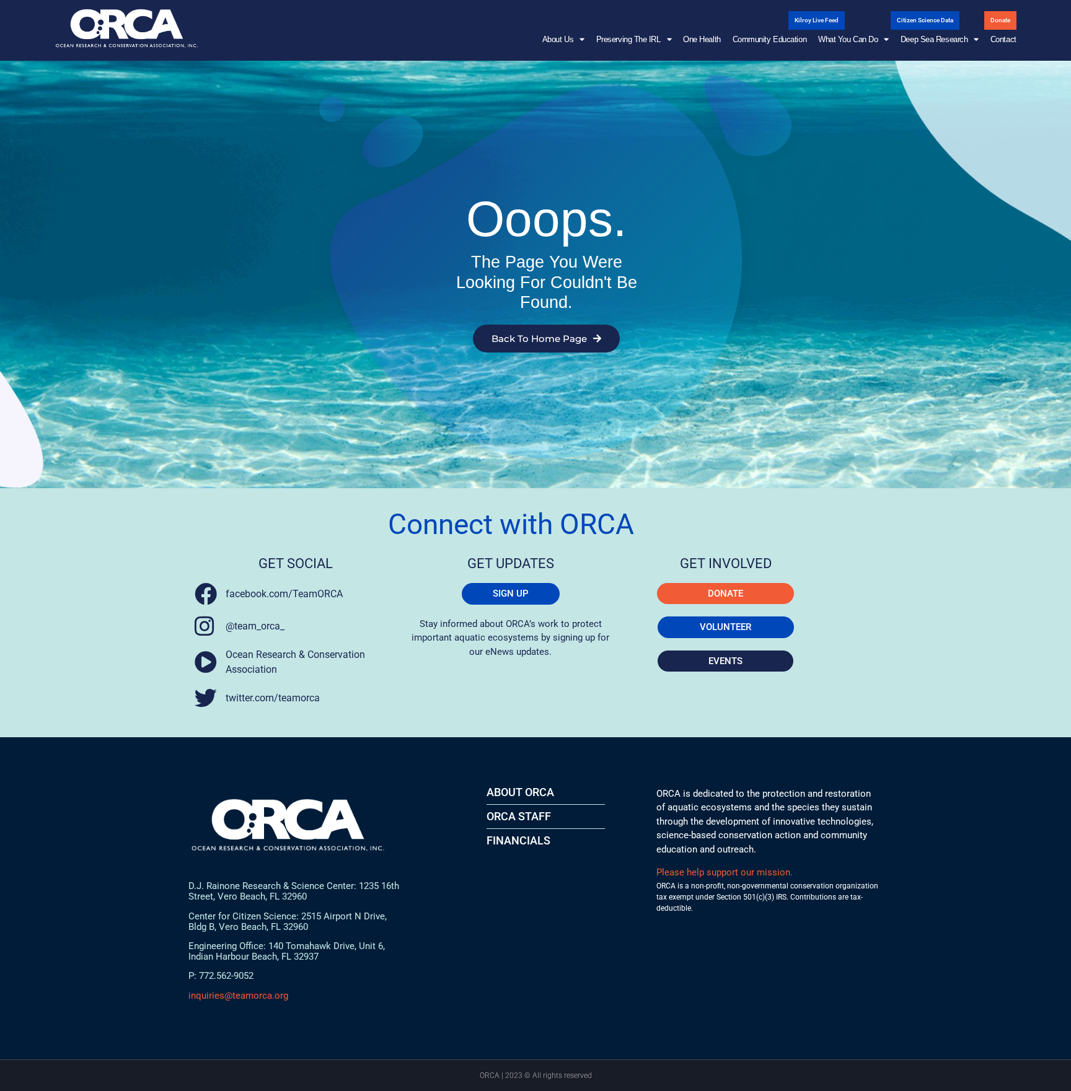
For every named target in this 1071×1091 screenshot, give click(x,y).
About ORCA (520, 792)
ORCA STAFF (519, 816)
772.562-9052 (226, 975)
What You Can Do (848, 39)
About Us (557, 39)
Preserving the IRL (628, 39)
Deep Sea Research (934, 39)
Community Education (769, 39)
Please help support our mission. (724, 872)
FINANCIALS (518, 840)
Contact (1003, 39)
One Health (702, 39)
